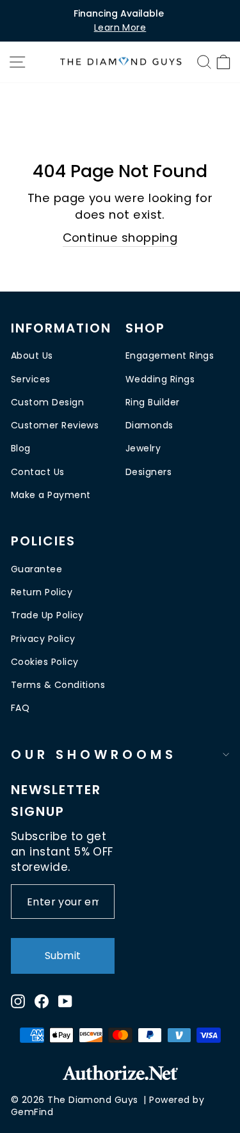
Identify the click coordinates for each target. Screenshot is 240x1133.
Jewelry (143, 448)
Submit (62, 955)
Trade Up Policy (47, 615)
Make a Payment (50, 494)
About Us (32, 355)
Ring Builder (152, 402)
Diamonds (149, 425)
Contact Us (38, 471)
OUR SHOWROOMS (94, 754)
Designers (148, 471)
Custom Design (47, 402)
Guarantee (36, 569)
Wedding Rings (160, 379)
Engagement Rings (169, 355)
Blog (21, 448)
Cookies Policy (44, 661)
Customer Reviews (55, 425)
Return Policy (41, 592)
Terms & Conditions (58, 684)
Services (31, 379)
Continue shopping (120, 238)
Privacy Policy (43, 638)
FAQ (20, 707)
